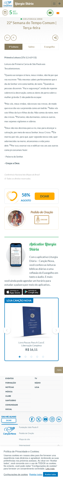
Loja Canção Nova (19, 300)
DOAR (8, 420)
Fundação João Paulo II (28, 427)
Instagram (52, 419)
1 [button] (20, 357)
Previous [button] (7, 330)
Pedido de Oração (26, 433)
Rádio (38, 383)
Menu (54, 3)
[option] (31, 330)
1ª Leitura (13, 47)
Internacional (24, 445)
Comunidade (11, 405)
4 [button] (37, 357)
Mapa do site (24, 439)
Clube (8, 396)
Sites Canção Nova (59, 3)
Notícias (9, 387)
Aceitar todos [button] (50, 474)
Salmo (31, 47)
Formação (10, 383)
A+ (7, 37)
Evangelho (49, 47)
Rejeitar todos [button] (35, 474)
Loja (37, 387)
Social (8, 409)
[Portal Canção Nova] (7, 3)
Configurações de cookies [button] (16, 474)
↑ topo (59, 370)
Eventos (9, 378)
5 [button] (43, 357)
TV (36, 378)
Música (8, 392)
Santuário (10, 400)
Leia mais (50, 468)
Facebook (32, 419)
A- (14, 37)
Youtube (45, 419)
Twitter (38, 419)
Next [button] (56, 330)
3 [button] (31, 357)
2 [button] (25, 357)
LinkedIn (59, 419)
